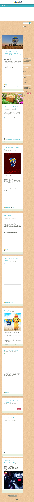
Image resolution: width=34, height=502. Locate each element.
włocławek (17, 87)
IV (5, 250)
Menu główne (7, 5)
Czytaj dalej (6, 141)
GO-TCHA (12, 406)
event (13, 207)
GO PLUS (12, 407)
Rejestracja (26, 28)
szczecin (9, 87)
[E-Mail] (17, 500)
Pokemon (6, 86)
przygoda (6, 87)
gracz (9, 85)
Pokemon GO (14, 86)
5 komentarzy (18, 344)
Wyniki (27, 95)
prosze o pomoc (25, 66)
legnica (18, 85)
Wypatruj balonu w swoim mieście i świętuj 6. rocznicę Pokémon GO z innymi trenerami (12, 53)
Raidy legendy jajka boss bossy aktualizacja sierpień (12, 139)
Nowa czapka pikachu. (9, 310)
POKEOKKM (24, 71)
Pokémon (9, 86)
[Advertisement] (17, 14)
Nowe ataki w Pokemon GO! (11, 350)
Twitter (14, 87)
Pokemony (8, 138)
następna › (15, 495)
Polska (17, 86)
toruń (12, 87)
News (6, 84)
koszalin (15, 85)
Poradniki (10, 249)
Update (11, 138)
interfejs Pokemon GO (9, 250)
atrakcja (6, 85)
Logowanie (25, 26)
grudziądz (11, 85)
